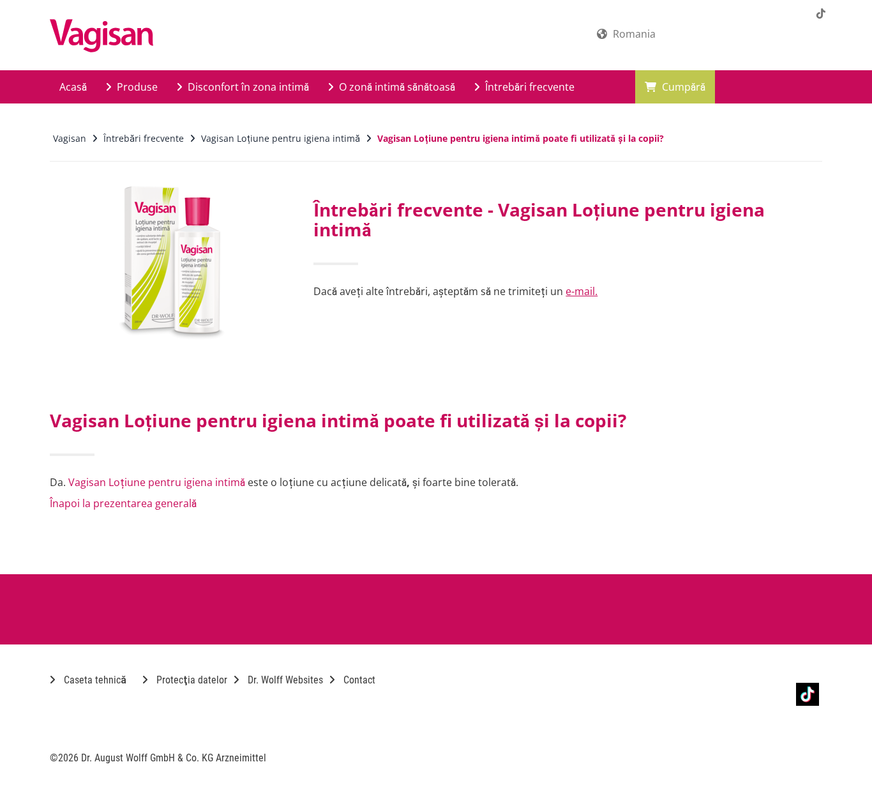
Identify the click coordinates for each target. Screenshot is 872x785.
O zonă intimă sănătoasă (395, 87)
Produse (136, 87)
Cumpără (682, 87)
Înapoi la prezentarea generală (123, 503)
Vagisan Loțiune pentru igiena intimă (156, 482)
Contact (358, 680)
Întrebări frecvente (529, 87)
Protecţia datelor (190, 680)
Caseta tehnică (93, 680)
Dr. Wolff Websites (284, 680)
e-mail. (582, 291)
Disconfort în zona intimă (247, 87)
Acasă (73, 87)
